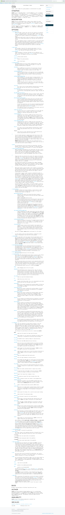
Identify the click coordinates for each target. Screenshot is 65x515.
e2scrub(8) (42, 43)
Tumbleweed (48, 15)
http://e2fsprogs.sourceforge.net (18, 500)
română (47, 32)
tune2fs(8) (33, 23)
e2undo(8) (35, 477)
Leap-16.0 (47, 17)
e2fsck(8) (16, 33)
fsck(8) (28, 241)
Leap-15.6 (47, 19)
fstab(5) (35, 241)
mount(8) (24, 241)
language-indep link (49, 7)
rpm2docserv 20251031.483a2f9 (46, 513)
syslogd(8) (28, 248)
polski (47, 30)
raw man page (48, 9)
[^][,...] (15, 322)
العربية (47, 23)
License (52, 513)
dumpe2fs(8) (15, 24)
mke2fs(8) (34, 361)
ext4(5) (32, 329)
